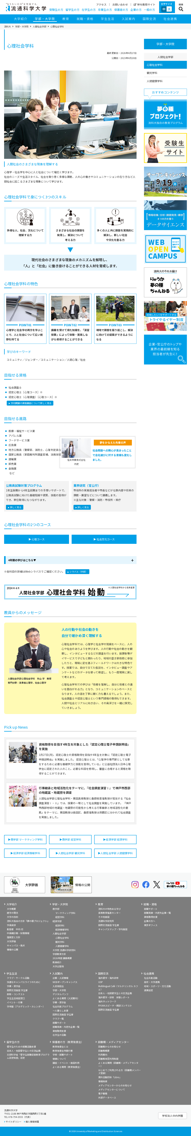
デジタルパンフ (60, 994)
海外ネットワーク (107, 1001)
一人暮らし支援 (60, 1010)
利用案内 (102, 1054)
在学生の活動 (59, 1034)
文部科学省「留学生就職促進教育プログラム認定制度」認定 (28, 1056)
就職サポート (150, 908)
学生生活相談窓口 (16, 998)
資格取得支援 (150, 916)
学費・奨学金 (13, 986)
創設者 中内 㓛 (15, 929)
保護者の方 (121, 10)
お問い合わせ (120, 4)
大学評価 (11, 941)
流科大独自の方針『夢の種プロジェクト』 (28, 920)
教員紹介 (57, 962)
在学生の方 (89, 10)
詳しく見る (15, 507)
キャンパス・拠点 (16, 945)
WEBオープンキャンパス (65, 982)
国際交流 (149, 18)
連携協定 (148, 990)
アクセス (101, 4)
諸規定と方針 (13, 937)
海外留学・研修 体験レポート (114, 997)
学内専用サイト (146, 4)
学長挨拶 (11, 925)
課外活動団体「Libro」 (110, 1077)
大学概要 (11, 908)
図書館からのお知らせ (109, 1046)
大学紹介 (20, 18)
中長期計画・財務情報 (18, 933)
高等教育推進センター (109, 912)
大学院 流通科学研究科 (64, 950)
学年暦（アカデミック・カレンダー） (26, 1006)
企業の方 (136, 10)
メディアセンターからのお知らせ (115, 1085)
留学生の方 (72, 10)
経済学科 (59, 925)
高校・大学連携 (152, 982)
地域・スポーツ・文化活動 (157, 986)
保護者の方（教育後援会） (68, 1042)
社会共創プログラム (63, 1006)
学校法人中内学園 (172, 1116)
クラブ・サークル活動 (18, 977)
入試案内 (128, 18)
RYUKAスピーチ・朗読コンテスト (115, 1005)
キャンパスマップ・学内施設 (112, 929)
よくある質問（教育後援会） (67, 1066)
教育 (65, 18)
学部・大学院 (45, 18)
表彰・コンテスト (16, 994)
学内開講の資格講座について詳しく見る (31, 403)
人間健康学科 (154, 81)
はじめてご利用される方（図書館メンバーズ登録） (119, 1071)
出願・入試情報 (60, 977)
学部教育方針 (59, 954)
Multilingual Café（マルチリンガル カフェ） (118, 987)
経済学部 (57, 921)
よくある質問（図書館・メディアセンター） (118, 1064)
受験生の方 (56, 10)
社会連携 (170, 18)
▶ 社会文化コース (104, 539)
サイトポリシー (13, 1121)
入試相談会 (58, 986)
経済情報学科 (62, 929)
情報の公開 (12, 949)
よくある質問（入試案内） (66, 998)
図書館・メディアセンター (113, 1042)
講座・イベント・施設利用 (66, 1062)
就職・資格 (85, 18)
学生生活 (107, 18)
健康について (59, 1058)
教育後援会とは (60, 1046)
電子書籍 (102, 1093)
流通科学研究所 (106, 920)
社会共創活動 (150, 977)
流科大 (7, 26)
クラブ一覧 (58, 1018)
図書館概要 (103, 1050)
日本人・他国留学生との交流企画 (115, 993)
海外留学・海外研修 (108, 977)
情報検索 (102, 1081)
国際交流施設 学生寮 (108, 925)
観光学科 (152, 73)
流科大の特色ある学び (109, 908)
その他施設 (103, 916)
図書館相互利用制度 (108, 1058)
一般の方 (149, 10)
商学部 (56, 908)
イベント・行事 (15, 1002)
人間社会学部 (39, 26)
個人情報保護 (32, 1121)
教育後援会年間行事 (63, 1050)
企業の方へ (149, 920)
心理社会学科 (154, 65)
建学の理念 (12, 912)
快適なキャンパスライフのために (23, 982)
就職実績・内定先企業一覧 (157, 912)
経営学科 (59, 917)
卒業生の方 (105, 10)
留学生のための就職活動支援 (21, 1046)
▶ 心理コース (37, 539)
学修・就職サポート (63, 1054)
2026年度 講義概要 (62, 958)
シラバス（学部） (79, 571)
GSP (100, 982)
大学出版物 (58, 966)
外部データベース (107, 1097)
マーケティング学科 (65, 912)
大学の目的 (12, 916)
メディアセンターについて (111, 1089)
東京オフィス (150, 925)
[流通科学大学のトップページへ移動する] (26, 7)
